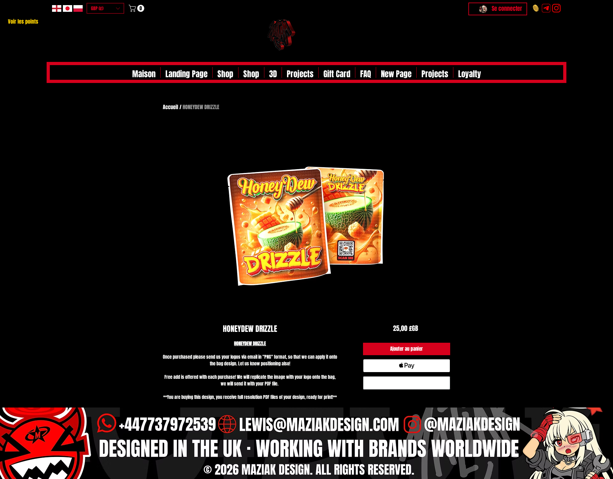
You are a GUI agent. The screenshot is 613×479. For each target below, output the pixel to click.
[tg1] (546, 8)
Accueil (170, 107)
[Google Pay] (406, 383)
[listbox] (105, 8)
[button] (105, 8)
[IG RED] (556, 8)
